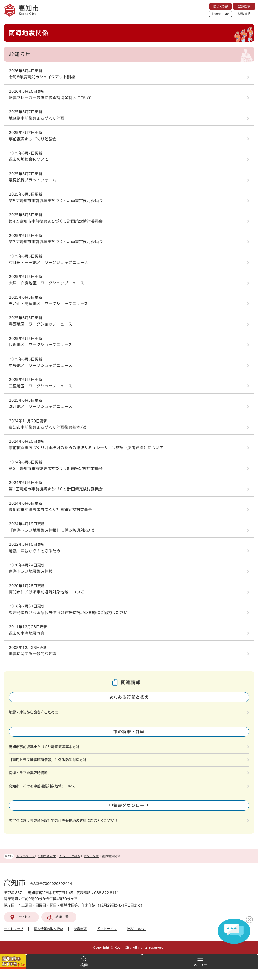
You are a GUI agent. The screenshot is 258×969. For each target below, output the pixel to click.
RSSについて (136, 929)
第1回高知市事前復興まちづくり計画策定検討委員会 (56, 489)
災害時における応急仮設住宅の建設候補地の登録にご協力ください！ (70, 613)
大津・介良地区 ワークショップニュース (46, 283)
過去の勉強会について (29, 159)
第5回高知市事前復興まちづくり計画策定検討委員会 (56, 201)
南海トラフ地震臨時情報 (30, 571)
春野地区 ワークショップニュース (40, 324)
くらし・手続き (69, 856)
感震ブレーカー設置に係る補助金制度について (50, 98)
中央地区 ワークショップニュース (40, 365)
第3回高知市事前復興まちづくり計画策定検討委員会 (56, 242)
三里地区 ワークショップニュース (40, 386)
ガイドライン (107, 929)
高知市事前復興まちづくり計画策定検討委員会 (50, 509)
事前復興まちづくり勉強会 (32, 139)
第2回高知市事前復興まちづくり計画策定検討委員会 (56, 468)
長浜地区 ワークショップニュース (40, 345)
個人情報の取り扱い (48, 929)
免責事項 (80, 929)
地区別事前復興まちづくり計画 (36, 118)
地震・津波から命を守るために (36, 551)
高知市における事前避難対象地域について (46, 592)
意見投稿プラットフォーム (32, 180)
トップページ (25, 856)
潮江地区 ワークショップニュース (40, 406)
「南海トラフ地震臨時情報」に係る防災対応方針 (52, 530)
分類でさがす (47, 856)
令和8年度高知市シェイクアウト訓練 (42, 77)
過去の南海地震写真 (27, 633)
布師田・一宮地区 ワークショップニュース (48, 262)
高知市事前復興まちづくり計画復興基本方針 (48, 427)
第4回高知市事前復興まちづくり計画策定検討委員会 (56, 221)
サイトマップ (13, 929)
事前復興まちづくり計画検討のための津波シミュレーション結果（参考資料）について (86, 448)
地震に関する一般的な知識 (32, 654)
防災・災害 (91, 856)
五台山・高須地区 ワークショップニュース (48, 304)
